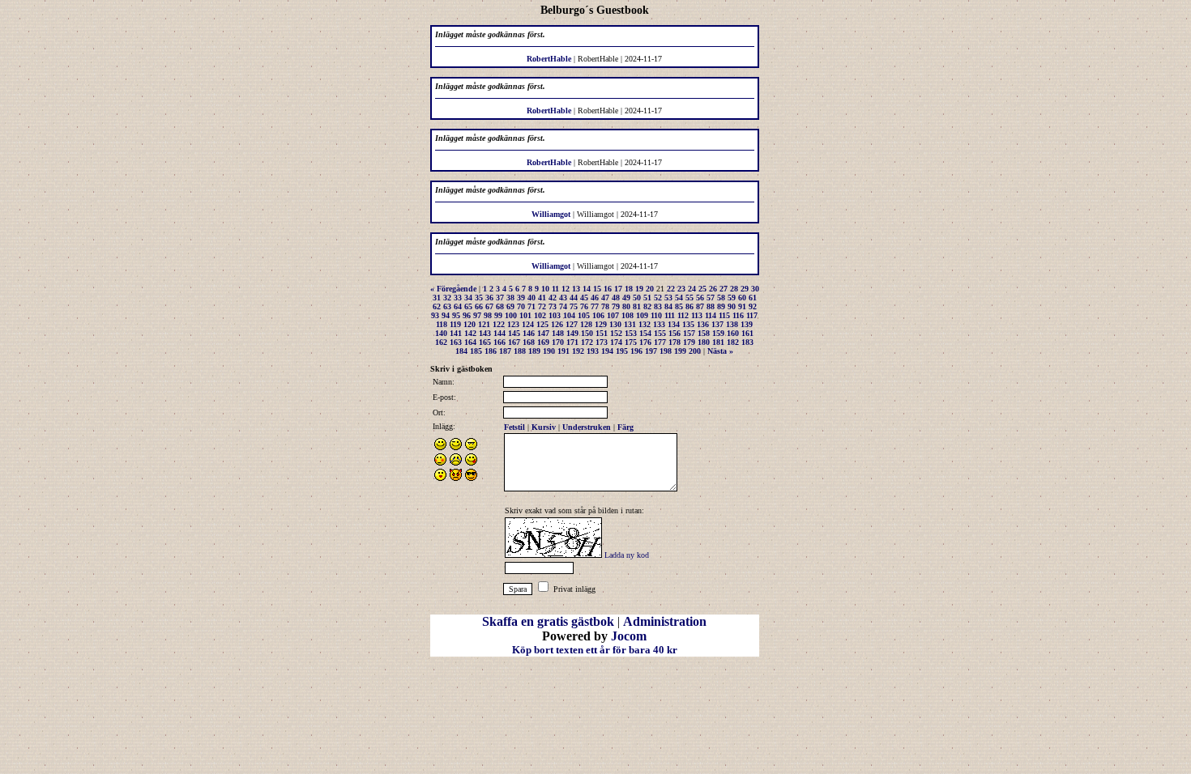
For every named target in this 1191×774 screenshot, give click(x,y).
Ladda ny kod (626, 555)
